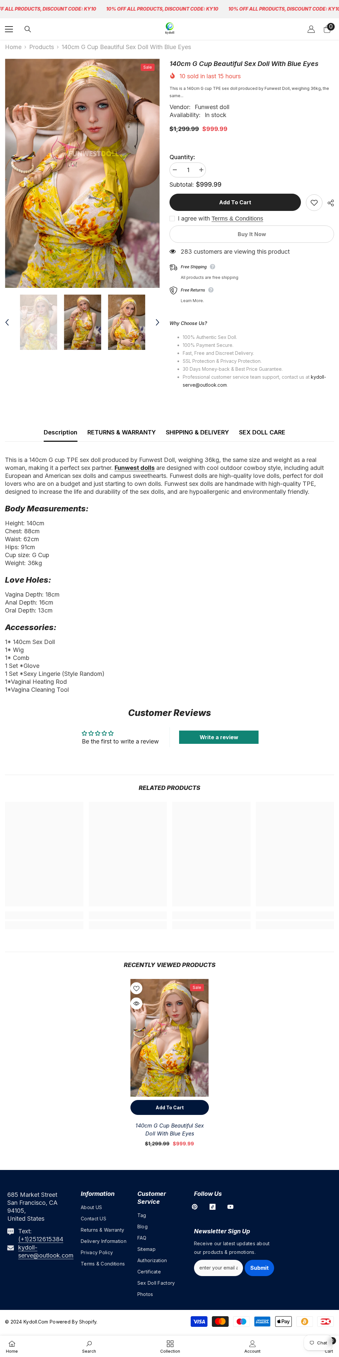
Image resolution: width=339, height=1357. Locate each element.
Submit (259, 1267)
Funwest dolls (135, 467)
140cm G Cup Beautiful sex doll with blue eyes (169, 1129)
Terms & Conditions (237, 218)
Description (60, 432)
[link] (44, 915)
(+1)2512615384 (40, 1239)
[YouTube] (230, 1207)
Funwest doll (212, 106)
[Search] (28, 29)
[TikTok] (213, 1207)
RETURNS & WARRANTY (121, 432)
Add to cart (235, 202)
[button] (7, 322)
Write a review (219, 737)
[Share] (328, 203)
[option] (82, 173)
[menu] (9, 29)
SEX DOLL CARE (262, 432)
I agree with (194, 218)
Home (13, 46)
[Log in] (311, 29)
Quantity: (182, 157)
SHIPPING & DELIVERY (197, 432)
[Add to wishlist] (314, 202)
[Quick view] (136, 1003)
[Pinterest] (195, 1207)
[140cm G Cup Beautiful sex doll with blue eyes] (169, 1038)
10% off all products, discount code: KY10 (162, 9)
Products (41, 46)
